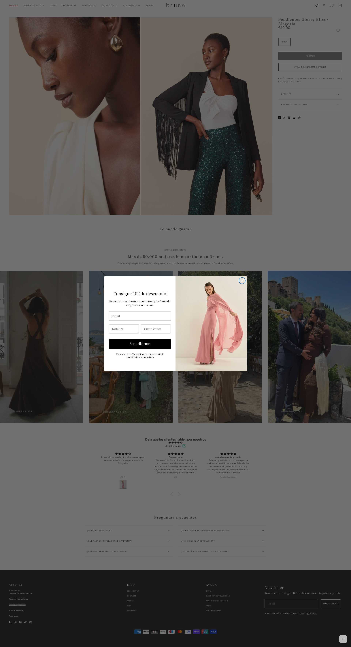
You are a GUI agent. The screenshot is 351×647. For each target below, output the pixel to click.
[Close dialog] (242, 280)
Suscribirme (140, 343)
